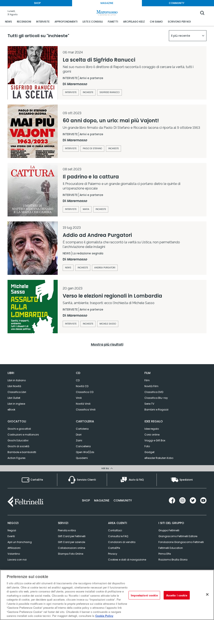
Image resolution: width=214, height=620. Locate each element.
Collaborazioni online (71, 548)
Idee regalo (151, 429)
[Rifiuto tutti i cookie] (207, 594)
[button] (187, 35)
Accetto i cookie (176, 595)
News (68, 267)
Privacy (112, 554)
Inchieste (88, 92)
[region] (107, 595)
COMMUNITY (176, 3)
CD (78, 380)
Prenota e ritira (67, 530)
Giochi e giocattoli (19, 429)
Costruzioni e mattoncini (23, 434)
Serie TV (149, 403)
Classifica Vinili (86, 409)
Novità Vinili (83, 403)
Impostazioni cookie (144, 595)
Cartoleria (82, 429)
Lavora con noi (17, 559)
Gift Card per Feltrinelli (71, 536)
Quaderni (82, 458)
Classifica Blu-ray (156, 398)
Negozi (12, 530)
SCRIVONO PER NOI (179, 21)
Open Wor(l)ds (85, 452)
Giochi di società (18, 446)
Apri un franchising (20, 542)
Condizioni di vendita (121, 542)
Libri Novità (14, 386)
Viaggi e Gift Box (154, 440)
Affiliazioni (14, 548)
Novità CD (82, 386)
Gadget (149, 452)
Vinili (79, 398)
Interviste (70, 92)
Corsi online (151, 434)
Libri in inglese (16, 403)
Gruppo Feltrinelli (168, 530)
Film (147, 380)
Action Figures (16, 458)
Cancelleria (83, 446)
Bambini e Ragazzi (156, 409)
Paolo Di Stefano (92, 148)
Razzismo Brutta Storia (172, 559)
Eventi (11, 536)
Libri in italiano (17, 380)
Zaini (79, 440)
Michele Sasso (107, 323)
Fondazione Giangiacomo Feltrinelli (181, 542)
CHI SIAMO (156, 21)
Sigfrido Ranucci (109, 92)
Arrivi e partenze (91, 78)
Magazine (101, 500)
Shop (86, 500)
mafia (86, 209)
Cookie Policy (104, 616)
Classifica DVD (153, 392)
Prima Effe (164, 554)
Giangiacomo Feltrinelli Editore (177, 536)
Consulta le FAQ (118, 536)
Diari (79, 434)
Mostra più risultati (107, 344)
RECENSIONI (24, 21)
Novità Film (151, 386)
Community (122, 500)
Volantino (14, 554)
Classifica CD (84, 392)
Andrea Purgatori (104, 267)
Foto (147, 446)
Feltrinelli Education (170, 548)
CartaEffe (114, 548)
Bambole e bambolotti (22, 452)
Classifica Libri (17, 392)
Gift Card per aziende (71, 542)
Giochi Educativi (18, 440)
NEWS (8, 21)
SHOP (37, 3)
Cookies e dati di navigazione (127, 559)
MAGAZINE (107, 3)
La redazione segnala (88, 253)
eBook (11, 409)
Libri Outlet (14, 398)
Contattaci (115, 530)
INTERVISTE (43, 21)
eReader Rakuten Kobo (158, 458)
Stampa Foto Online (70, 554)
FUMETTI (113, 21)
